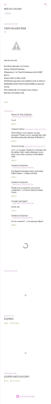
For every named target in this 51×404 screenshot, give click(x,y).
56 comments (15, 381)
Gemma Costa (17, 146)
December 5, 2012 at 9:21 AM (35, 146)
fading (9, 318)
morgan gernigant (19, 201)
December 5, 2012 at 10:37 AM (23, 203)
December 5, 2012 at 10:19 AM (22, 184)
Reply (13, 124)
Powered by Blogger (27, 396)
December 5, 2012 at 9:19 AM (35, 129)
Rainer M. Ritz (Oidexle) (21, 114)
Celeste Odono (17, 129)
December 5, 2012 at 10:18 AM (22, 167)
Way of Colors (12, 8)
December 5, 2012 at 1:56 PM (22, 218)
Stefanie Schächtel (19, 165)
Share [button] (6, 102)
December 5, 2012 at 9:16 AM (22, 117)
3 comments (14, 323)
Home (8, 13)
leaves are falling (16, 376)
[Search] (45, 3)
